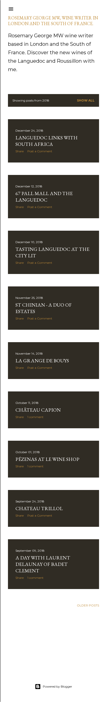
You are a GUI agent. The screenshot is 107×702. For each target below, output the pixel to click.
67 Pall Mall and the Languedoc (44, 196)
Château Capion (38, 410)
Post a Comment (39, 151)
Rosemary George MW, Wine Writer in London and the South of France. (53, 20)
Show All (86, 100)
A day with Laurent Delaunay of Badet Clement (42, 564)
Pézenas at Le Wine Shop (47, 459)
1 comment (35, 417)
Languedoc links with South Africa (46, 140)
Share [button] (19, 151)
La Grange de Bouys (42, 360)
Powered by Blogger (57, 686)
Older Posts (88, 605)
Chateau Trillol (39, 508)
